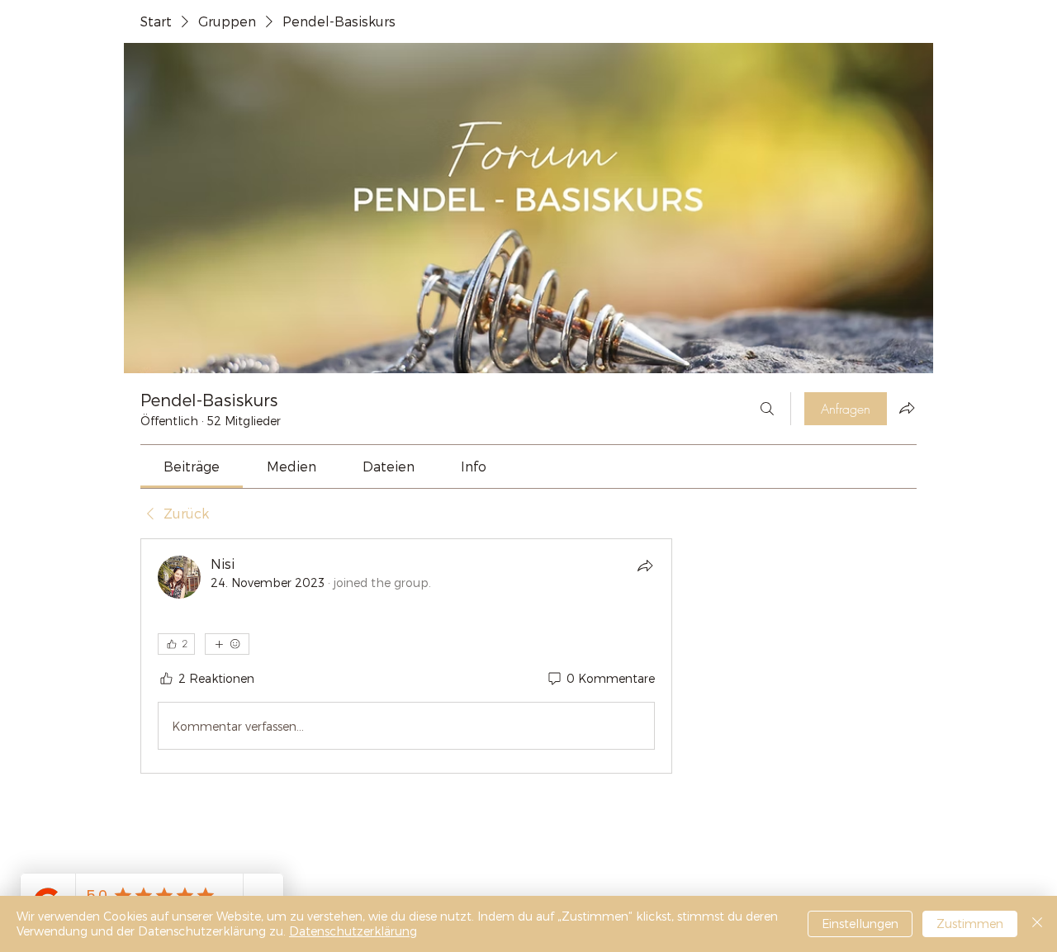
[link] (192, 466)
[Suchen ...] (767, 408)
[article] (406, 656)
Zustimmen (969, 923)
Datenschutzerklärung (353, 931)
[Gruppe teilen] (907, 408)
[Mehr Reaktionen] (227, 644)
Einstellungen (860, 923)
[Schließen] (1037, 924)
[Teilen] (645, 565)
